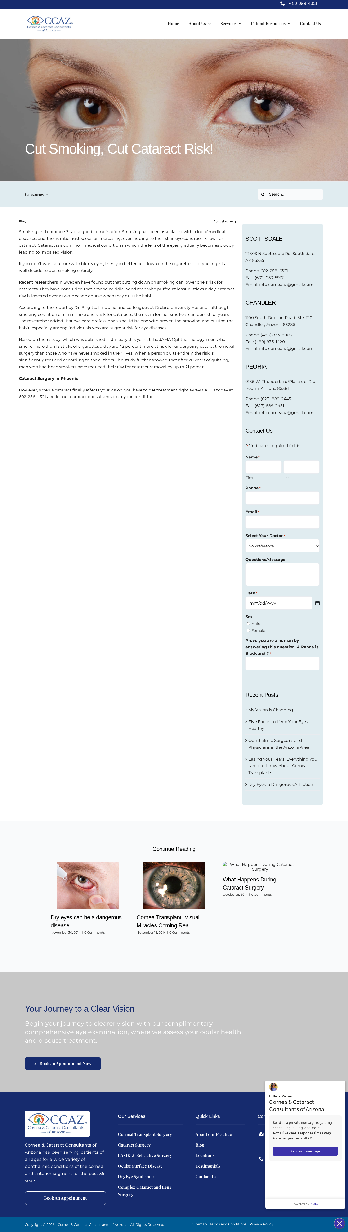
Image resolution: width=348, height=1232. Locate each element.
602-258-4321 (303, 3)
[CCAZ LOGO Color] (57, 1112)
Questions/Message (265, 559)
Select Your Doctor (265, 536)
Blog (22, 221)
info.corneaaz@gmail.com (286, 284)
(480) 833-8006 (276, 335)
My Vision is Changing (270, 709)
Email (252, 512)
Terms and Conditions (228, 1224)
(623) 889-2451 (269, 405)
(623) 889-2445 (276, 398)
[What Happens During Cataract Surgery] (260, 867)
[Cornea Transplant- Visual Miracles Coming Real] (174, 885)
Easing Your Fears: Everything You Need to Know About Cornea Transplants (282, 766)
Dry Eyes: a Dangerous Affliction (280, 784)
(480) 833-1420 (270, 341)
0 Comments (94, 932)
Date (251, 593)
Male (255, 623)
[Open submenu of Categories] (46, 194)
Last (287, 478)
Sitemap (199, 1224)
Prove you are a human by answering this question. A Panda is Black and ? (281, 647)
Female (258, 630)
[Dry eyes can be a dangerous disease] (88, 885)
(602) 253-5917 (269, 277)
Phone (253, 488)
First (249, 478)
